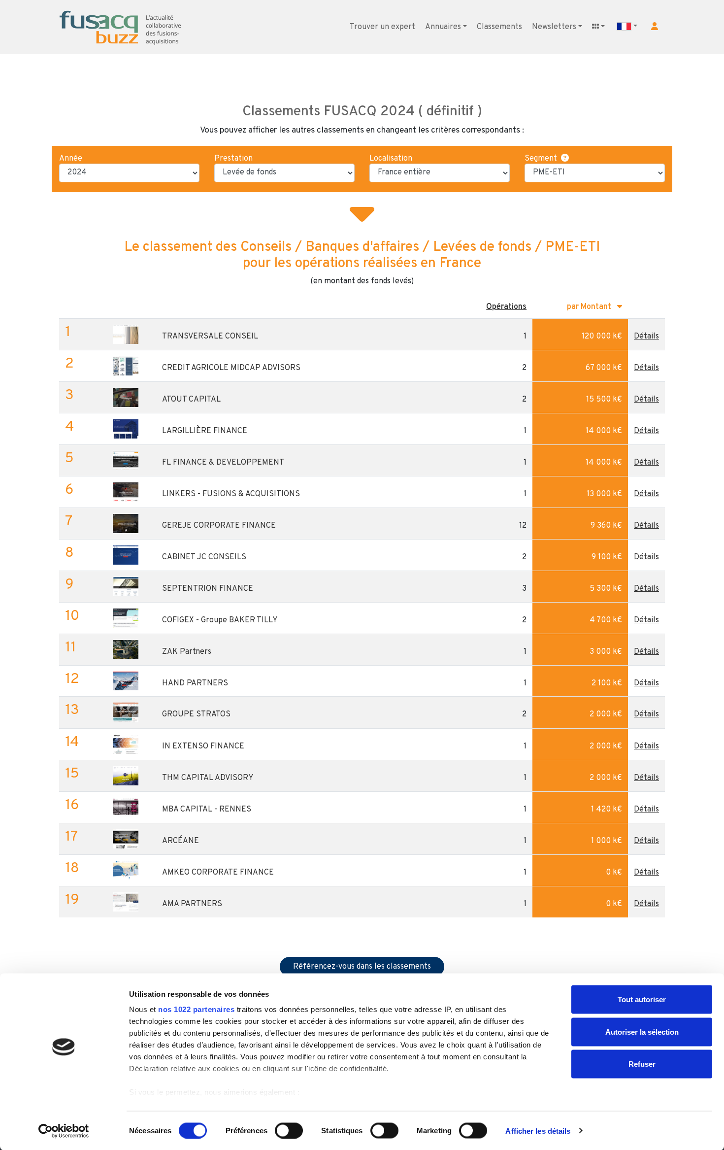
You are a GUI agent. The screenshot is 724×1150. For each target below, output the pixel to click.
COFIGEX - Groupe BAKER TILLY (220, 620)
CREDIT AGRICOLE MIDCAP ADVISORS (231, 368)
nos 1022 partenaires (196, 1009)
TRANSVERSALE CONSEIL (210, 336)
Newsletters (554, 27)
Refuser (642, 1064)
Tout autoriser (642, 999)
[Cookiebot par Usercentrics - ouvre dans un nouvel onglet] (64, 1130)
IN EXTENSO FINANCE (203, 746)
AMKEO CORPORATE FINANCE (218, 873)
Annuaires (443, 27)
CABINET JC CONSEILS (204, 557)
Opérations (506, 307)
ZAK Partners (186, 652)
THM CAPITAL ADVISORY (208, 778)
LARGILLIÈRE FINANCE (204, 431)
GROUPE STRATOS (196, 714)
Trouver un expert (382, 27)
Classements (499, 27)
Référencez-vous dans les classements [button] (362, 967)
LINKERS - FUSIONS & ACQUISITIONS (231, 494)
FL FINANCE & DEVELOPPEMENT (223, 463)
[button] (654, 26)
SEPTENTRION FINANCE (207, 589)
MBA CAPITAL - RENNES (206, 809)
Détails (646, 336)
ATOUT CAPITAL (191, 400)
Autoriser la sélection (642, 1031)
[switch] (289, 1130)
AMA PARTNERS (192, 904)
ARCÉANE (180, 841)
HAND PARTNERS (195, 683)
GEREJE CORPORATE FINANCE (219, 526)
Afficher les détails (537, 1130)
